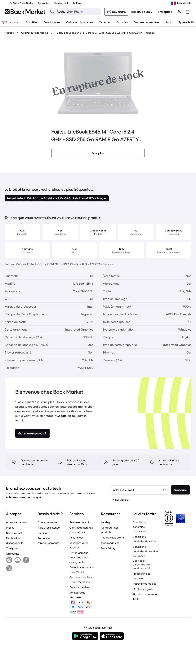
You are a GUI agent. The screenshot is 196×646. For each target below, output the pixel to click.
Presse (10, 527)
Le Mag (105, 522)
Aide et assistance (49, 527)
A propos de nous (17, 522)
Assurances (76, 537)
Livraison (43, 533)
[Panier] (187, 11)
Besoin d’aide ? (141, 12)
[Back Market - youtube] (18, 560)
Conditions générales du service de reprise (145, 551)
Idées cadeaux (110, 543)
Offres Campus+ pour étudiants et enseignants (79, 557)
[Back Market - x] (9, 568)
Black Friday (108, 548)
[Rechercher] (52, 11)
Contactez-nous (47, 522)
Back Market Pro (79, 587)
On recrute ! (13, 553)
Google (61, 416)
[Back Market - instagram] (9, 560)
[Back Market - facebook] (26, 560)
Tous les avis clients (113, 537)
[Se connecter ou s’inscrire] (179, 11)
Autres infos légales (144, 583)
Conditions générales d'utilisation (139, 527)
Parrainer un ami (79, 522)
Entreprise (165, 12)
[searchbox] (78, 11)
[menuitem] (52, 22)
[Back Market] (25, 11)
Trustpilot (12, 548)
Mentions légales (143, 589)
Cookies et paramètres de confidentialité (142, 564)
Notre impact (14, 533)
